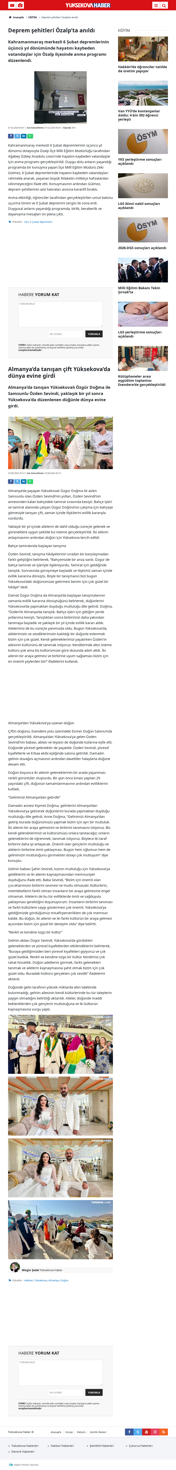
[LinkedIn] (23, 136)
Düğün (64, 1280)
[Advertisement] (60, 258)
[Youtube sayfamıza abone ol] (146, 1432)
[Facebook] (11, 136)
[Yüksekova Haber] (88, 5)
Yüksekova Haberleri (25, 1446)
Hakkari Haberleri (62, 1446)
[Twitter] (17, 136)
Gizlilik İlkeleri (98, 1432)
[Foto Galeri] (20, 5)
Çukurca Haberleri (141, 1446)
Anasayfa (18, 17)
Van (26, 221)
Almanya (53, 1280)
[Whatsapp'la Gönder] (30, 136)
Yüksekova (41, 1280)
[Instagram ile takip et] (155, 1432)
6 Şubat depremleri (41, 221)
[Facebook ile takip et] (129, 1432)
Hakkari (28, 1280)
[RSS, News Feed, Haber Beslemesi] (163, 1432)
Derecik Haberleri (23, 1451)
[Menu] (156, 5)
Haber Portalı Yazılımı (26, 1464)
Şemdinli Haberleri (102, 1446)
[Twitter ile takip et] (138, 1432)
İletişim (81, 1432)
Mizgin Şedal (30, 1270)
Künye (69, 1432)
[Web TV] (12, 5)
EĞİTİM (32, 17)
